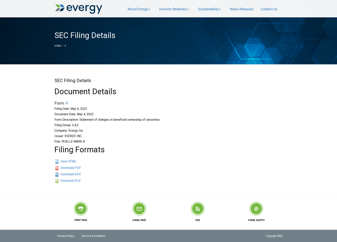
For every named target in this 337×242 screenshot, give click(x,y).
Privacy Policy (66, 236)
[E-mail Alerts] (256, 208)
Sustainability (208, 9)
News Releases (242, 9)
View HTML (68, 161)
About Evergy (138, 9)
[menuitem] (139, 9)
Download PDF (70, 168)
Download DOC (70, 174)
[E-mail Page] (139, 208)
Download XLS (70, 181)
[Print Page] (80, 208)
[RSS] (197, 208)
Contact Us (269, 9)
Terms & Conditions (93, 236)
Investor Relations (173, 9)
